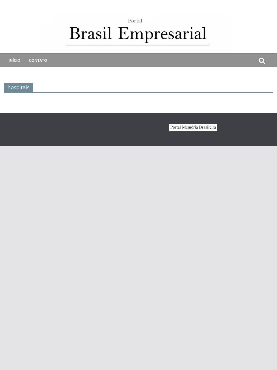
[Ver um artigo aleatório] (270, 60)
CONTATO (38, 60)
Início (14, 60)
